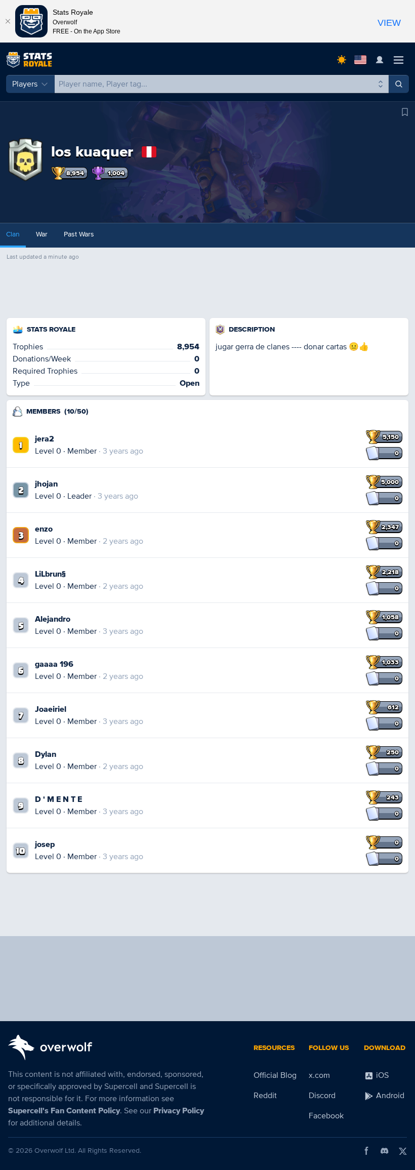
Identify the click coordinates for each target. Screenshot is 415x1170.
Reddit (265, 1096)
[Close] (8, 21)
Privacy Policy (178, 1111)
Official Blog (275, 1075)
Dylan (45, 754)
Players (24, 84)
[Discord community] (385, 1151)
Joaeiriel (50, 709)
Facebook (326, 1116)
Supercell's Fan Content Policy (64, 1111)
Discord (322, 1096)
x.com (319, 1075)
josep (45, 844)
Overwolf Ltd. (55, 1150)
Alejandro (52, 619)
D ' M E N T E (58, 799)
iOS (381, 1075)
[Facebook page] (366, 1151)
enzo (44, 529)
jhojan (46, 484)
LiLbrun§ (50, 574)
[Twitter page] (403, 1151)
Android (389, 1096)
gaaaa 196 (54, 664)
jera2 (44, 439)
